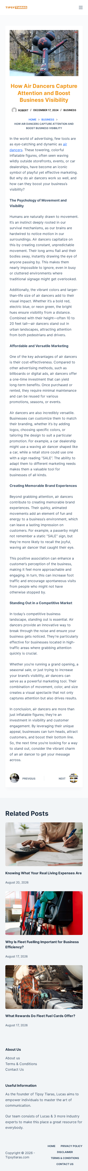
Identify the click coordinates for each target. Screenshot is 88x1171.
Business (69, 110)
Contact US (64, 1164)
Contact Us (14, 1069)
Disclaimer (65, 1152)
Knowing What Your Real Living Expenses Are (43, 873)
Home (51, 1146)
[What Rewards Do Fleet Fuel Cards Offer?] (44, 987)
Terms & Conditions (21, 1064)
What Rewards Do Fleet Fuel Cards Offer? (40, 1016)
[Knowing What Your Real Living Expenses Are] (44, 844)
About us (12, 1058)
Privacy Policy (71, 1146)
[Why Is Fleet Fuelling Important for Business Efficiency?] (44, 913)
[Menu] (81, 7)
